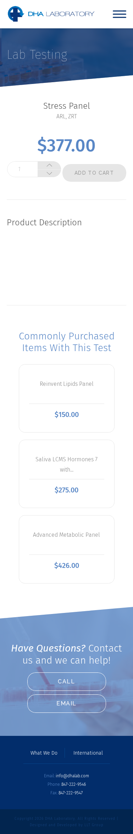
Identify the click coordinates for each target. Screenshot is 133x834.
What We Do (44, 753)
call (66, 681)
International (88, 753)
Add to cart (94, 173)
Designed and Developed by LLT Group (67, 825)
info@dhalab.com (72, 776)
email (66, 703)
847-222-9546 (73, 784)
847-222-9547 (71, 793)
